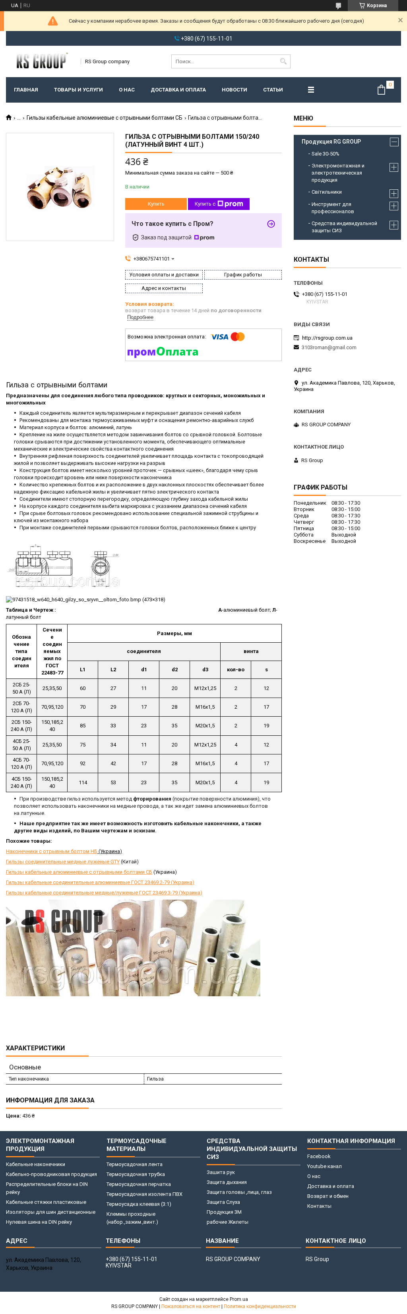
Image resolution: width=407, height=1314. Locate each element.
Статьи (273, 90)
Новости (234, 90)
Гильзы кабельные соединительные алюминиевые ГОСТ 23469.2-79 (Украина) (100, 882)
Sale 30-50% (325, 154)
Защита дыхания (227, 1182)
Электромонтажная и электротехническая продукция (338, 173)
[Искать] (284, 61)
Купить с (205, 204)
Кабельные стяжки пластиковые (46, 1202)
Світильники (327, 192)
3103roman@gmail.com (329, 347)
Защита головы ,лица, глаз (239, 1192)
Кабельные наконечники (35, 1164)
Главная (26, 90)
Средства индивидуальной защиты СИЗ (344, 226)
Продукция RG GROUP (331, 141)
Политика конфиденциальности (260, 1306)
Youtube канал (324, 1166)
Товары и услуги (78, 90)
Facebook (319, 1156)
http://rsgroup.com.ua (327, 338)
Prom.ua (239, 1299)
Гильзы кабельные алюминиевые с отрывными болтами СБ (104, 118)
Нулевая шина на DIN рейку (39, 1222)
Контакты (319, 1206)
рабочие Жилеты (227, 1222)
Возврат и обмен (328, 1196)
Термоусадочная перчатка (139, 1184)
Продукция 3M (224, 1212)
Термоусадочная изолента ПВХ (144, 1194)
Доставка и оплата (178, 90)
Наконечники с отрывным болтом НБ (51, 851)
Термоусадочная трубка (136, 1174)
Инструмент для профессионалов (333, 207)
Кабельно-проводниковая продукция (51, 1174)
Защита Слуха (223, 1202)
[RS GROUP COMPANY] (41, 61)
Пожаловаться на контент (190, 1306)
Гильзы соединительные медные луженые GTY (63, 862)
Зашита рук (221, 1172)
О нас (127, 90)
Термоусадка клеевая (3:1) (139, 1204)
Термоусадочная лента (135, 1164)
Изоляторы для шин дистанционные (50, 1212)
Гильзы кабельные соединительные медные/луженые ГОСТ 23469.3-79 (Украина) (104, 893)
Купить (156, 204)
